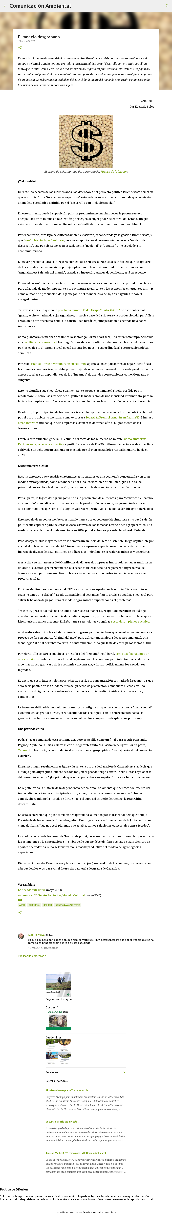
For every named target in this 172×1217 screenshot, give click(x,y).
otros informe (27, 423)
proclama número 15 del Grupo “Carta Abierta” (89, 310)
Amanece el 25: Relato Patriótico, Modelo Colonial (51, 895)
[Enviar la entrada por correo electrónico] (20, 901)
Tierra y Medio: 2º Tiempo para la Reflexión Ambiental (76, 1153)
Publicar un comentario (32, 955)
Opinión (47, 905)
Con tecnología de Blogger (88, 1205)
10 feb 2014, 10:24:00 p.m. (43, 947)
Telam (22, 750)
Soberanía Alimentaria (68, 905)
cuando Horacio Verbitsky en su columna (58, 363)
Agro (22, 905)
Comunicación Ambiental (40, 6)
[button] (20, 48)
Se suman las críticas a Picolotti (63, 1121)
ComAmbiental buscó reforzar (44, 240)
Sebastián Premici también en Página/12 (112, 417)
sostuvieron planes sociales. (130, 621)
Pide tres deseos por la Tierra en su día (67, 1090)
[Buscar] (76, 6)
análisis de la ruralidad (41, 342)
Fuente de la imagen (113, 171)
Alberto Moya (36, 934)
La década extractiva (32, 890)
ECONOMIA (34, 905)
